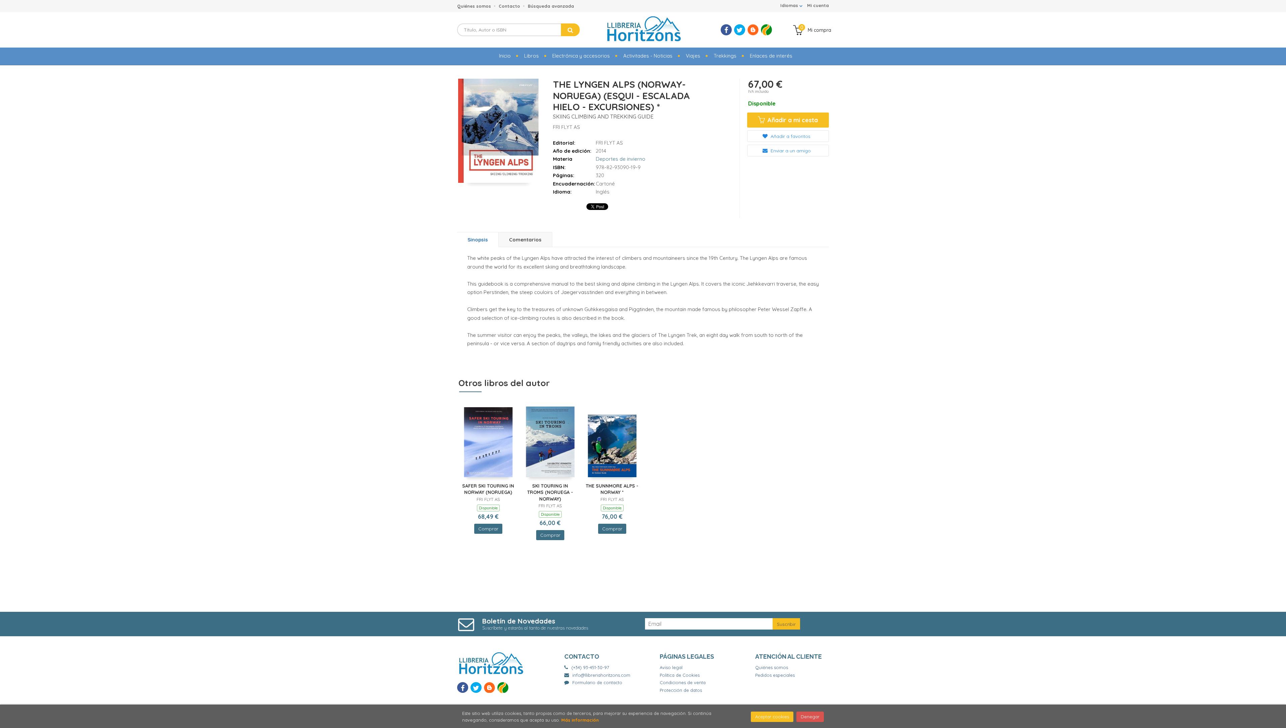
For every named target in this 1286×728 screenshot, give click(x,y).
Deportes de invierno (620, 159)
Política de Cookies (680, 675)
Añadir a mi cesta (792, 120)
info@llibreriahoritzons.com (601, 675)
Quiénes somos (474, 6)
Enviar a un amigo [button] (790, 151)
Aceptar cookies (772, 716)
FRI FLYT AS (566, 127)
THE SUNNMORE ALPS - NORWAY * (612, 489)
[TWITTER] (739, 29)
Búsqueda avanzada (551, 6)
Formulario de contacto (597, 682)
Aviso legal (671, 667)
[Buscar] (570, 29)
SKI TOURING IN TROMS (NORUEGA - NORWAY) (550, 492)
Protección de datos (681, 690)
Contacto (509, 6)
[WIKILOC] (766, 29)
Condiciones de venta (683, 682)
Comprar (488, 529)
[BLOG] (753, 29)
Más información (580, 720)
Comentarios (525, 239)
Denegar (810, 716)
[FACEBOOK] (726, 29)
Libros (531, 56)
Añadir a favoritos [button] (789, 136)
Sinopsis (478, 239)
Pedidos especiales (775, 675)
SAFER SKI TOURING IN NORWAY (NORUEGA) (488, 489)
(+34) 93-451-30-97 (590, 667)
